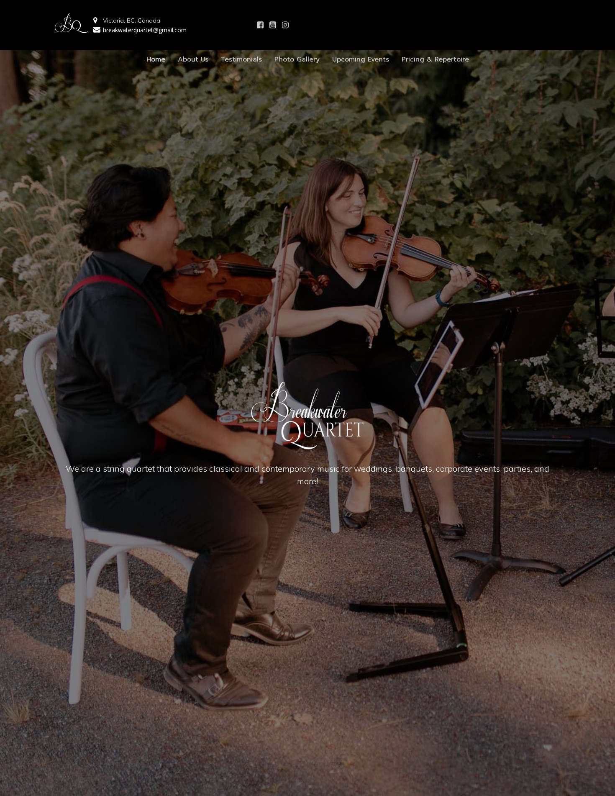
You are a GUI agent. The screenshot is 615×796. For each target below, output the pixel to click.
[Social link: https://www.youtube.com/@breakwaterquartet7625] (272, 25)
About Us (193, 59)
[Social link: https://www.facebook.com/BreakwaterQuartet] (260, 25)
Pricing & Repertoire (435, 59)
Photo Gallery (297, 59)
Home (155, 59)
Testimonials (241, 59)
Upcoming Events (360, 59)
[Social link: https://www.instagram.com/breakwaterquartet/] (285, 25)
